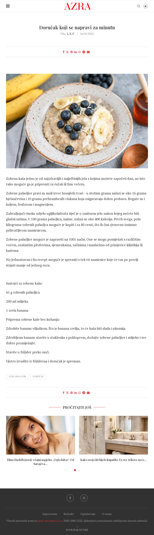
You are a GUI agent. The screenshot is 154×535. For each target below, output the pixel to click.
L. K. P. (70, 34)
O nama (106, 514)
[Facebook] (70, 498)
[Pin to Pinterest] (71, 52)
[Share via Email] (88, 52)
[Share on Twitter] (67, 52)
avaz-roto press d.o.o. (50, 521)
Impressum (50, 514)
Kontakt (69, 514)
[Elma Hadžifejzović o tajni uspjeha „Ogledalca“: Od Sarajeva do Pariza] (40, 435)
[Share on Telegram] (83, 52)
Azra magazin (17, 376)
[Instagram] (84, 498)
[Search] (139, 6)
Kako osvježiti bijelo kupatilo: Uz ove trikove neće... (113, 460)
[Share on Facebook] (63, 52)
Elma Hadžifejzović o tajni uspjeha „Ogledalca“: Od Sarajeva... (40, 462)
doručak (38, 376)
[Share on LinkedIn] (75, 52)
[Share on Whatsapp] (79, 52)
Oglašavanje (87, 514)
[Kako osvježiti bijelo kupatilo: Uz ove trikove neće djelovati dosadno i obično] (113, 435)
